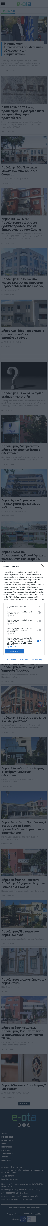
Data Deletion (11, 660)
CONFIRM (14, 651)
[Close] (43, 566)
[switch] (39, 612)
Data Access (24, 660)
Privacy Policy (37, 660)
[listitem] (24, 607)
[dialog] (24, 613)
